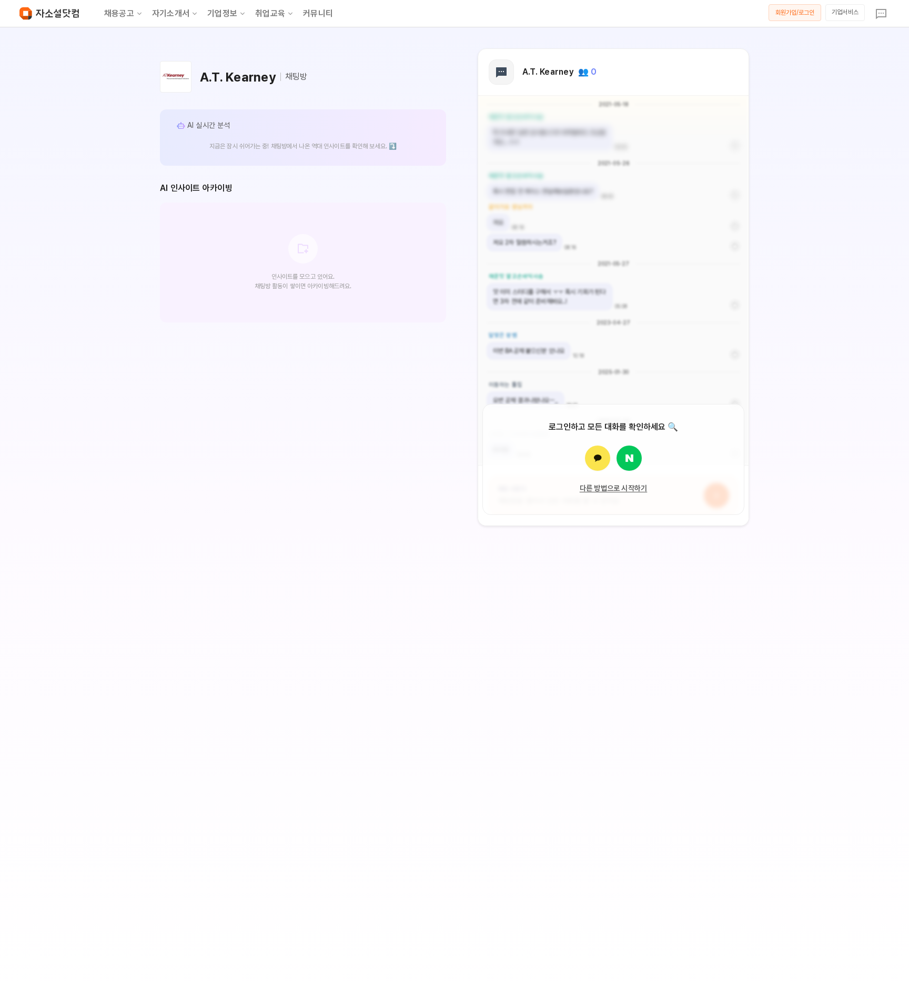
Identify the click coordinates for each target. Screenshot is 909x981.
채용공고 (119, 13)
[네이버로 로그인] (629, 458)
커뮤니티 (318, 13)
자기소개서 (170, 13)
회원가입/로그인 (795, 12)
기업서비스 (845, 12)
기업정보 (222, 13)
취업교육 (270, 13)
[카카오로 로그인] (597, 458)
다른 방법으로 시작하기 (614, 488)
